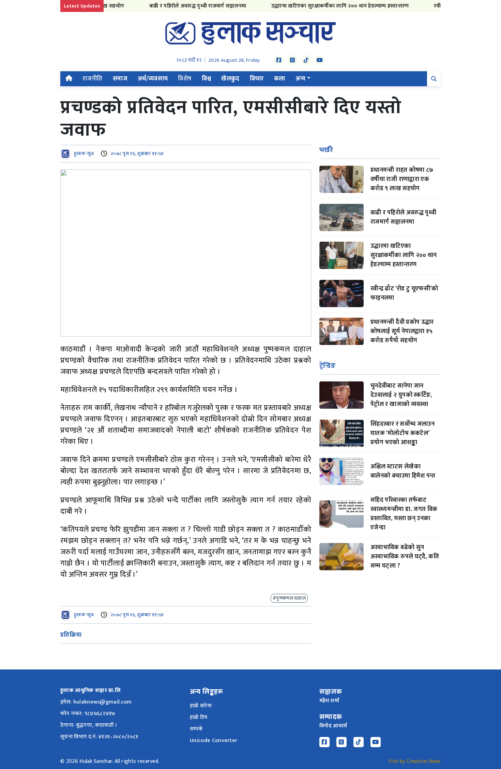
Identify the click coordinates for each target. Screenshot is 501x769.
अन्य (300, 79)
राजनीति (92, 79)
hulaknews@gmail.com (102, 702)
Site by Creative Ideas (415, 761)
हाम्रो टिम (199, 717)
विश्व (206, 79)
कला (279, 79)
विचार (257, 79)
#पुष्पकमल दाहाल (289, 598)
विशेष (184, 79)
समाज (120, 79)
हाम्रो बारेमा (201, 705)
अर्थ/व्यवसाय (153, 79)
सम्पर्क (196, 729)
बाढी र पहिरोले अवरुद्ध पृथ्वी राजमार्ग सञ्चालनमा (184, 6)
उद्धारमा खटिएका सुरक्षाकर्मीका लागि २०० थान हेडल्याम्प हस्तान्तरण (327, 6)
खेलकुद (230, 79)
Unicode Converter (213, 740)
